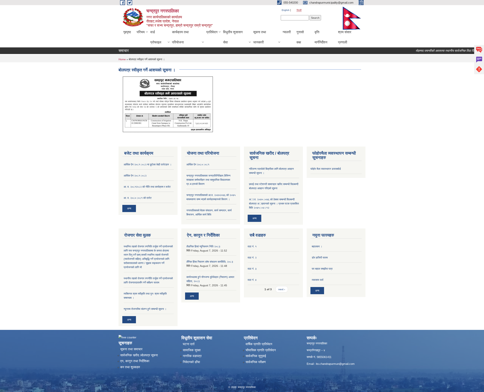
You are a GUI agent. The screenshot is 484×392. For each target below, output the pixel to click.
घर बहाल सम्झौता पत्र (322, 268)
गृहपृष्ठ (127, 32)
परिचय (141, 32)
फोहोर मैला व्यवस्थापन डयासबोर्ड (325, 168)
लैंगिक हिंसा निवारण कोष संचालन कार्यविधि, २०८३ (209, 261)
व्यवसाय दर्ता (317, 279)
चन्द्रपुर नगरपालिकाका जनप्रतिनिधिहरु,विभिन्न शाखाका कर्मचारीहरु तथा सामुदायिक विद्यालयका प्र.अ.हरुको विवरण (208, 179)
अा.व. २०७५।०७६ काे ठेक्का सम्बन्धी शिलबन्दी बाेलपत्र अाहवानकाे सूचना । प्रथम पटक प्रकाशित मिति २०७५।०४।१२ (274, 203)
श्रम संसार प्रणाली (344, 37)
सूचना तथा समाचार (131, 349)
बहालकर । (317, 246)
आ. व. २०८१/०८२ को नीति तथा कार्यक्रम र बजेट (147, 186)
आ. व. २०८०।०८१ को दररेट (138, 197)
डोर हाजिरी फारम (320, 257)
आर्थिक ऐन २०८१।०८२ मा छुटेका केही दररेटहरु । (147, 164)
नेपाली (299, 10)
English (285, 10)
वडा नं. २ (252, 257)
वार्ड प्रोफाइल (155, 37)
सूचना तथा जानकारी (259, 37)
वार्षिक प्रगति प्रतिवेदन (259, 344)
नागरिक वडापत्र (192, 356)
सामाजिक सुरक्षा (192, 350)
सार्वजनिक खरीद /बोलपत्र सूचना (139, 355)
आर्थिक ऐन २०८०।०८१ (197, 164)
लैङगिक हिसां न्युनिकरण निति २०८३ (203, 246)
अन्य (129, 208)
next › (281, 289)
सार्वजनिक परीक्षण (256, 362)
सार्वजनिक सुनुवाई (256, 356)
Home (122, 59)
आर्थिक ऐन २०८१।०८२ (135, 175)
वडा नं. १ (252, 246)
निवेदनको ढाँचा (191, 362)
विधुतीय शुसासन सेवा (233, 37)
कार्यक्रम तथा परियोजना (180, 37)
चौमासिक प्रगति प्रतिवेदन (261, 350)
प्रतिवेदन (211, 32)
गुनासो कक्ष (300, 37)
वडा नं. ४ (252, 279)
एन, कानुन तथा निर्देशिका (134, 361)
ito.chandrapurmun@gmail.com (335, 363)
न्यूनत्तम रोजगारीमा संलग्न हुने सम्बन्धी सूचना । (145, 308)
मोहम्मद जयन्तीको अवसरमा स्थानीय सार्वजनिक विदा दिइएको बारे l (443, 50)
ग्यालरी (287, 32)
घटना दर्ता (189, 344)
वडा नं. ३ (252, 268)
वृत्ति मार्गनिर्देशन (321, 37)
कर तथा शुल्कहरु (130, 367)
